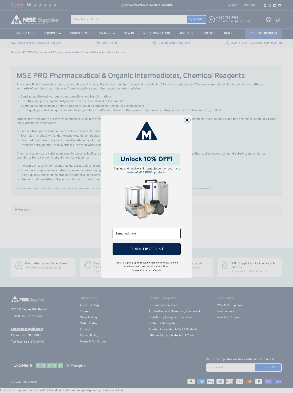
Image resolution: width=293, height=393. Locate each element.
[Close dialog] (187, 120)
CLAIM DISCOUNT (146, 249)
